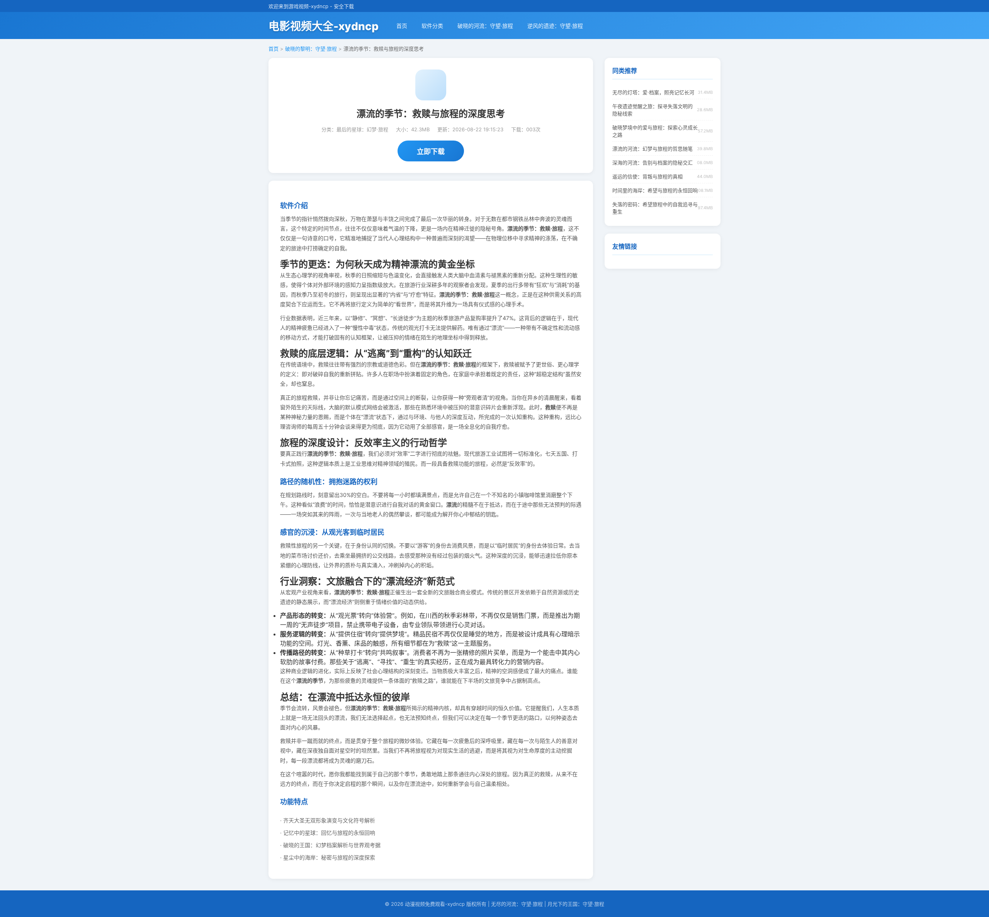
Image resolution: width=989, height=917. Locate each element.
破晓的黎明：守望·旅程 (311, 49)
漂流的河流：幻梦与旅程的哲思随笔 (652, 149)
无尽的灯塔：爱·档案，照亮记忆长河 (653, 92)
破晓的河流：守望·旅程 (485, 25)
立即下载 (431, 151)
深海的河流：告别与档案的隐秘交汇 (652, 162)
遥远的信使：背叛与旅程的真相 (647, 176)
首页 (401, 25)
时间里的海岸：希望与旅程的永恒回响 (655, 190)
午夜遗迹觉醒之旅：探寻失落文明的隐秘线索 (652, 110)
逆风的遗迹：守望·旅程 (555, 25)
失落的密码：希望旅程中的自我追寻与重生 (655, 208)
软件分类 (432, 25)
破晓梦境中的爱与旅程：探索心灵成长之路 (655, 131)
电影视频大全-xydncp (323, 26)
